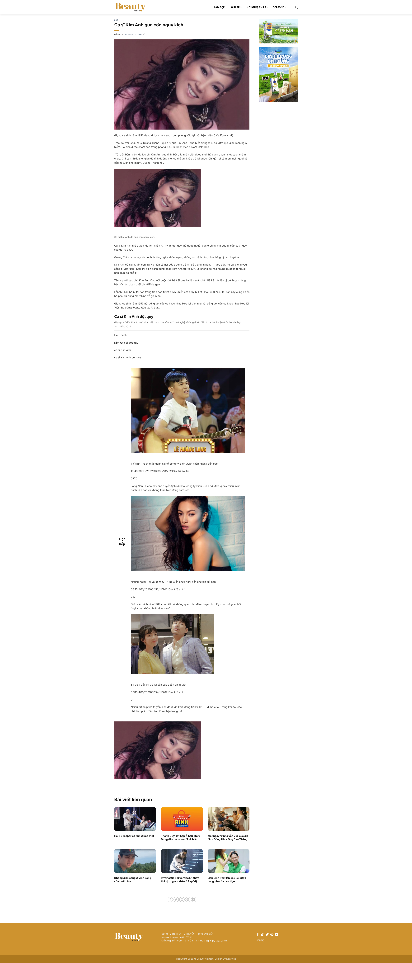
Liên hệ (260, 940)
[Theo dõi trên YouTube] (276, 934)
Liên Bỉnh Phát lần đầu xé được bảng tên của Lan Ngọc (227, 879)
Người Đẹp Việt (256, 7)
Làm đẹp (219, 7)
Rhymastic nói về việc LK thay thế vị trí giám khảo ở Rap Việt (180, 879)
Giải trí (235, 7)
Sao (116, 20)
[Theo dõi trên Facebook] (257, 934)
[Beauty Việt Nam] (130, 7)
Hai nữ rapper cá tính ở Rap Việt (134, 835)
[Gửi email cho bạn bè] (182, 899)
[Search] (296, 7)
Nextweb (231, 958)
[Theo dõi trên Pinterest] (271, 934)
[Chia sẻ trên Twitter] (176, 899)
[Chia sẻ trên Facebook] (170, 899)
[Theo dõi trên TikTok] (262, 934)
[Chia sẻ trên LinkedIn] (193, 899)
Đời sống (278, 7)
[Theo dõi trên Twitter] (267, 934)
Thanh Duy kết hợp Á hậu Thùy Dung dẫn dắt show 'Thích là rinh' (180, 837)
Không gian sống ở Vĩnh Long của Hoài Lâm (132, 879)
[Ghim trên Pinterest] (187, 899)
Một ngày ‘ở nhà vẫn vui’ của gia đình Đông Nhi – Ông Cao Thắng (228, 837)
